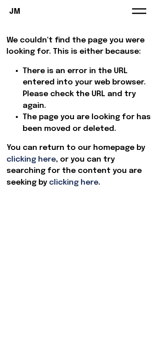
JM (14, 10)
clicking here (31, 159)
